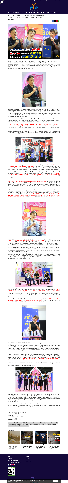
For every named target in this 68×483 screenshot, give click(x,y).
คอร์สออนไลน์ (31, 13)
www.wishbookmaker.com (13, 460)
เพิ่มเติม (54, 13)
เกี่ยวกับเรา (28, 459)
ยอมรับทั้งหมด (56, 480)
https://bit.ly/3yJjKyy (18, 418)
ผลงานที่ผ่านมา (40, 13)
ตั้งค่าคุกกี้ (51, 480)
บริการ (16, 13)
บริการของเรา (28, 461)
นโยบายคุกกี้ (16, 481)
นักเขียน (48, 13)
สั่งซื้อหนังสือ (24, 13)
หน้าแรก (10, 13)
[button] (59, 13)
